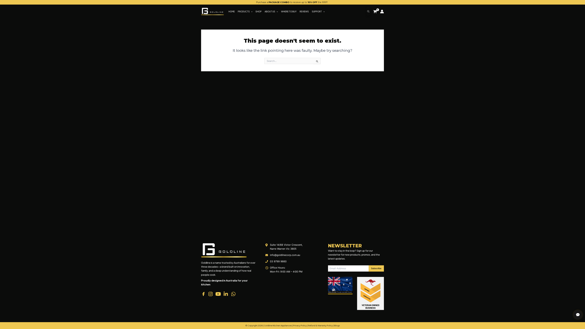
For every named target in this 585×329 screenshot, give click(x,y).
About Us (270, 11)
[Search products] (368, 11)
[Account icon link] (382, 11)
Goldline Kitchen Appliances (278, 325)
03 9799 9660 (278, 261)
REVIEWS (304, 11)
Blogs (337, 325)
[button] (251, 11)
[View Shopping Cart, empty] (375, 12)
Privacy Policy (300, 325)
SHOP (258, 11)
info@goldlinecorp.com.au (285, 254)
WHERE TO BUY (289, 11)
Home (232, 11)
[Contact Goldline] (577, 314)
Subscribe (376, 268)
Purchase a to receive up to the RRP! (292, 2)
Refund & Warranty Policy (320, 325)
